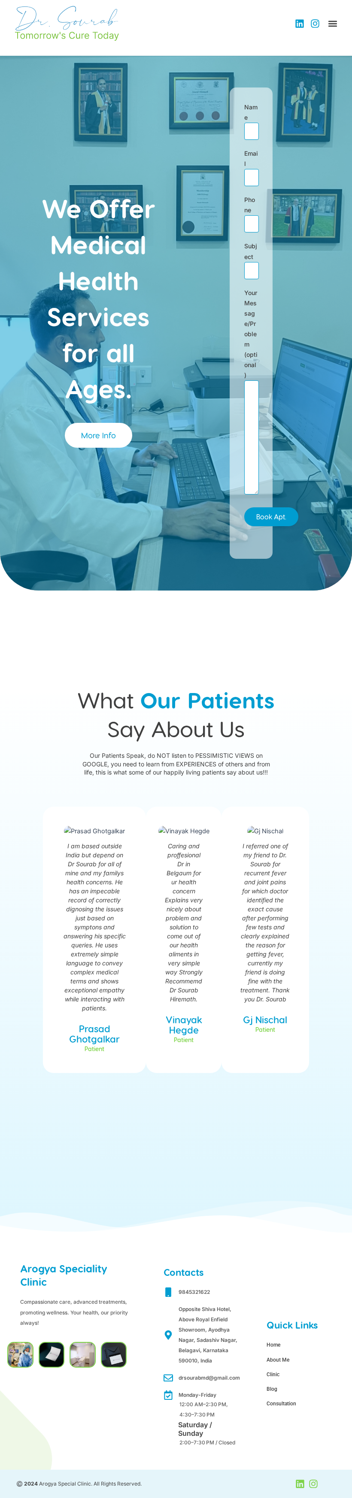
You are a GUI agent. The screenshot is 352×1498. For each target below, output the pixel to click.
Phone (249, 205)
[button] (333, 24)
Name (251, 112)
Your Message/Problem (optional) (251, 334)
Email (251, 158)
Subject (250, 251)
